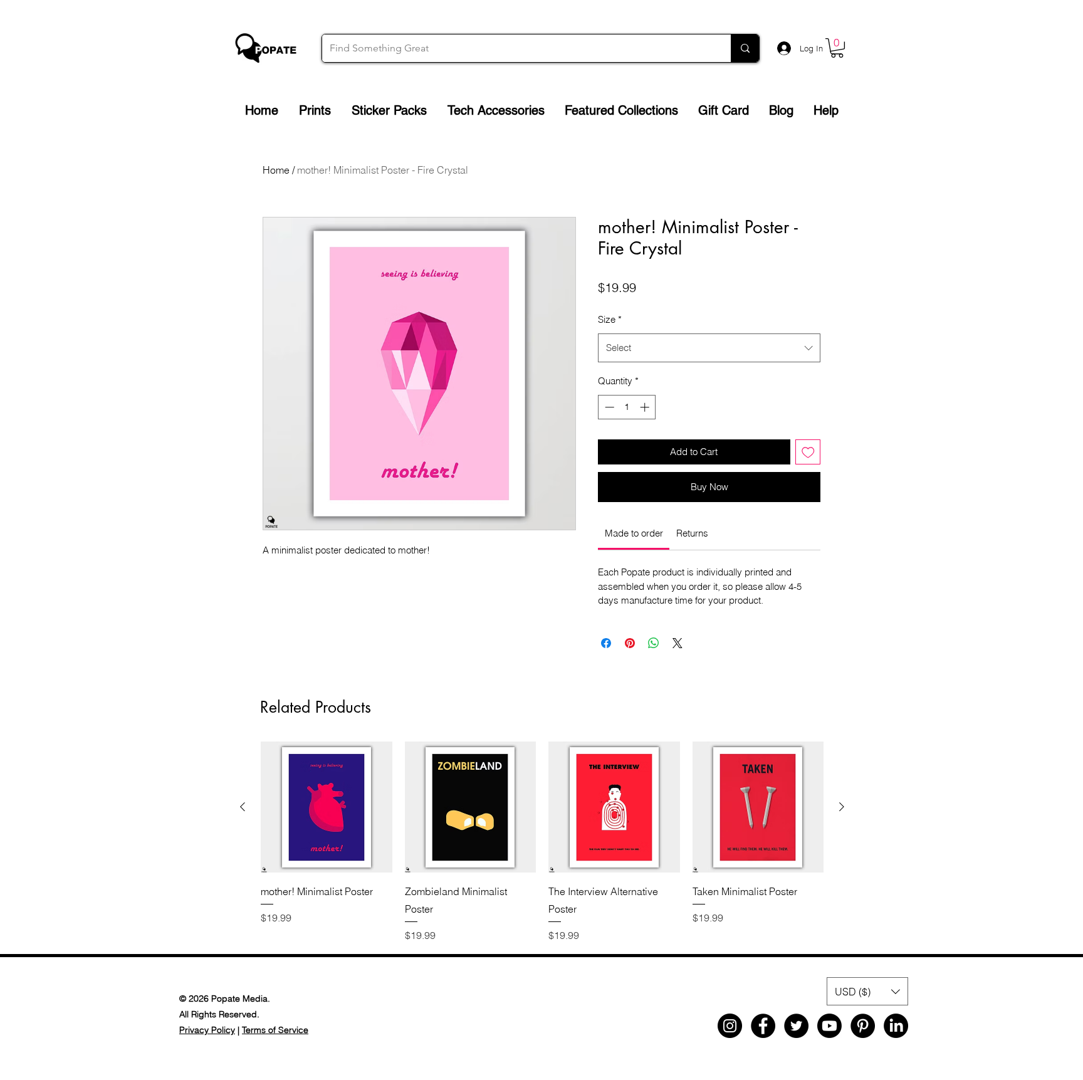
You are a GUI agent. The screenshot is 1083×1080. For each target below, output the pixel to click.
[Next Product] (841, 806)
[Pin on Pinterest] (629, 643)
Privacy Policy (207, 1029)
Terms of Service (275, 1029)
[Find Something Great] (745, 48)
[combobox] (709, 347)
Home (276, 170)
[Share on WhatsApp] (653, 643)
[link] (634, 533)
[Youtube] (829, 1026)
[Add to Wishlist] (808, 452)
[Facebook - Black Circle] (763, 1026)
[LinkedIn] (896, 1026)
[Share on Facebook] (606, 643)
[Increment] (645, 407)
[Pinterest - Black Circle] (862, 1026)
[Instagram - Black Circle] (730, 1026)
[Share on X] (677, 643)
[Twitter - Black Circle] (796, 1026)
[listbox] (867, 991)
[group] (542, 842)
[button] (837, 48)
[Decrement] (608, 407)
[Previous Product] (242, 806)
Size (610, 319)
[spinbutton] (627, 407)
